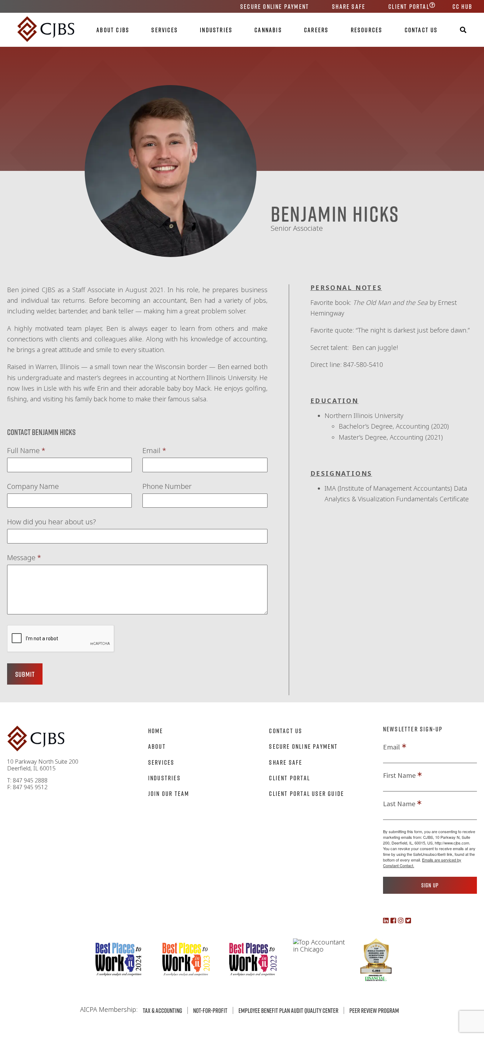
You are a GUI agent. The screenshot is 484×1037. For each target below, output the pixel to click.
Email (154, 450)
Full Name (26, 450)
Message (24, 557)
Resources (367, 30)
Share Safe (348, 6)
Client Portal (408, 6)
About (157, 746)
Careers (316, 30)
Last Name (399, 803)
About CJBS (112, 30)
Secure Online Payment (274, 6)
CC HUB (462, 6)
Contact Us (421, 30)
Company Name (33, 486)
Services (164, 30)
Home (155, 731)
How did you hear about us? (51, 521)
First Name (399, 775)
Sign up (430, 885)
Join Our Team (169, 793)
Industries (216, 30)
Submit (25, 674)
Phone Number (167, 486)
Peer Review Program (374, 1010)
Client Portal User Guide (306, 793)
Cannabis (268, 30)
